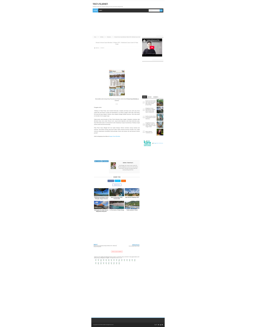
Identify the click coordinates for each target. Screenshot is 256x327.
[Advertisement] (128, 23)
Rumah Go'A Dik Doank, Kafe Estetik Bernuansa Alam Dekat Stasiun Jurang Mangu (150, 102)
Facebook (111, 180)
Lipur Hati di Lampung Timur (132, 197)
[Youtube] (160, 324)
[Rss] (155, 324)
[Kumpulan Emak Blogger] (147, 143)
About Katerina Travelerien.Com (149, 132)
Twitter (118, 180)
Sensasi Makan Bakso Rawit (134, 246)
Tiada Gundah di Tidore (132, 210)
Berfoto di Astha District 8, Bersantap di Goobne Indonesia (150, 117)
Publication (105, 161)
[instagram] (162, 324)
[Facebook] (156, 324)
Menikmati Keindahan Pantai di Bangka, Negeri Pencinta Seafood (101, 199)
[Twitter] (158, 324)
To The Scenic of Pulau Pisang (116, 210)
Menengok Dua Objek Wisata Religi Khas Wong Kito (101, 210)
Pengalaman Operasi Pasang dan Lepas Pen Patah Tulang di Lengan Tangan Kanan (150, 124)
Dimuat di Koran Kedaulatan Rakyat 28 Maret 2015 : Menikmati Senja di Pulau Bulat (105, 246)
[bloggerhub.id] (157, 143)
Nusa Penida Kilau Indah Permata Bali (116, 198)
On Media (98, 161)
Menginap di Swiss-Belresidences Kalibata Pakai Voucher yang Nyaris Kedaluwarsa (150, 110)
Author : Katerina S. (128, 162)
